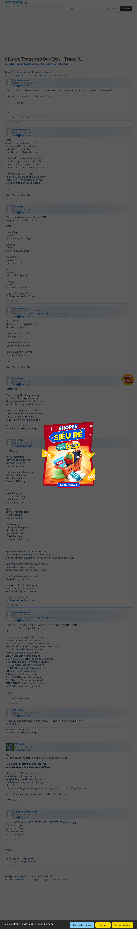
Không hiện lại (122, 925)
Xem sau (103, 925)
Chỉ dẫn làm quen (82, 925)
